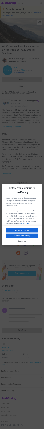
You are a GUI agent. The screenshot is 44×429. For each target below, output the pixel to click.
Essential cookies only (22, 236)
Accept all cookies (22, 230)
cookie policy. (25, 224)
